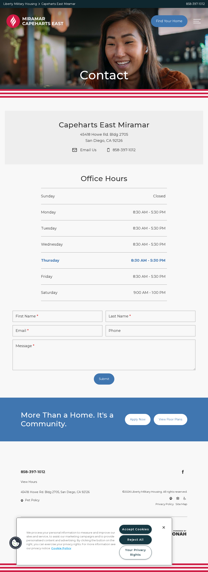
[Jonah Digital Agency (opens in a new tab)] (178, 532)
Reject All (135, 539)
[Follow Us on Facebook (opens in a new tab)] (182, 471)
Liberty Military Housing (20, 4)
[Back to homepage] (34, 21)
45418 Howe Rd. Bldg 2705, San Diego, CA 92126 (55, 492)
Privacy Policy (165, 504)
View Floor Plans (170, 419)
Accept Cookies (135, 529)
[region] (94, 541)
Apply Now (137, 419)
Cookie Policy (61, 548)
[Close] (163, 527)
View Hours (29, 482)
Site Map (181, 504)
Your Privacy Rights (135, 552)
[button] (15, 542)
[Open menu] (197, 21)
